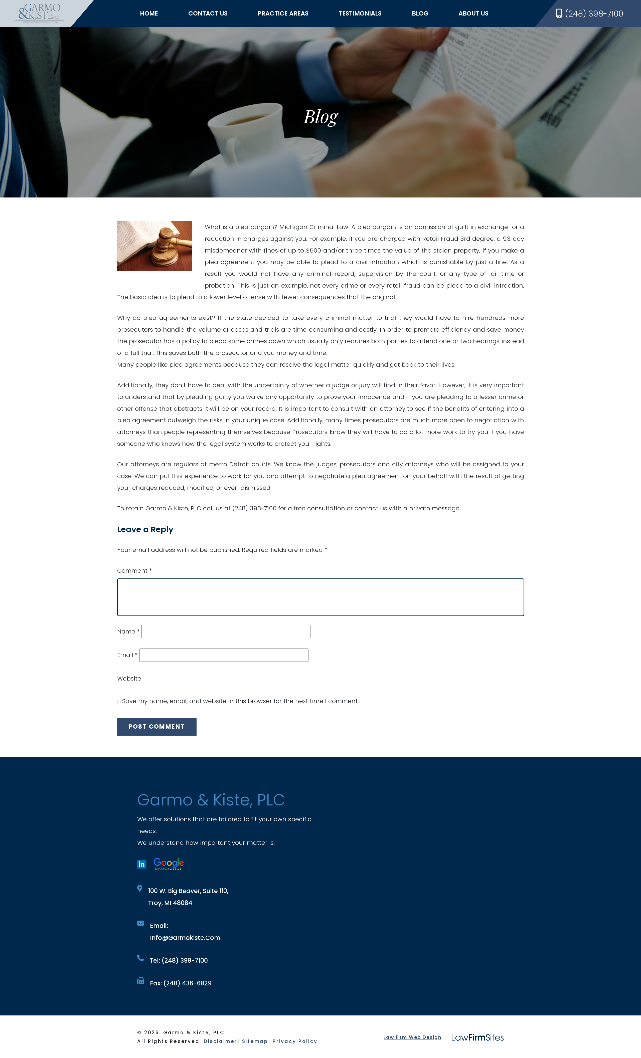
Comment (134, 570)
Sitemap (255, 1041)
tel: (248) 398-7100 (179, 960)
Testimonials (360, 13)
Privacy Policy (295, 1041)
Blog (420, 13)
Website (129, 678)
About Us (473, 13)
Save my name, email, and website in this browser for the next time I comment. (240, 701)
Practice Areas (283, 13)
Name (128, 631)
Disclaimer (220, 1041)
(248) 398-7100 (594, 13)
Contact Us (208, 13)
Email (127, 655)
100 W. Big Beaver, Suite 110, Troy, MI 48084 (188, 897)
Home (149, 13)
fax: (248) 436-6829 (181, 983)
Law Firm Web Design (412, 1037)
